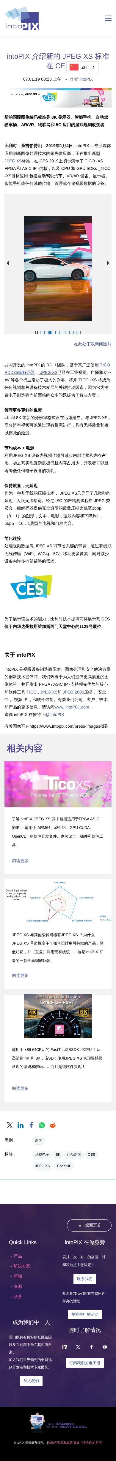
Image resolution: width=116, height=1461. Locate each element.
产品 (18, 1255)
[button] (8, 263)
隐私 (64, 1442)
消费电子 (42, 1154)
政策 (70, 1442)
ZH (84, 67)
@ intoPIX (54, 714)
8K (58, 1154)
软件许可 (96, 1442)
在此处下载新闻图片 (93, 344)
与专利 (84, 1442)
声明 (57, 1442)
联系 (18, 1296)
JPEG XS (13, 160)
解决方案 (22, 1266)
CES (91, 1154)
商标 (76, 1442)
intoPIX (86, 79)
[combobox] (82, 67)
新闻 (38, 1140)
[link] (9, 1125)
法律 (51, 1442)
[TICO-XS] (28, 175)
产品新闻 (74, 1154)
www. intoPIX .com (71, 707)
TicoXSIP (64, 1166)
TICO (31, 692)
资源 (18, 1286)
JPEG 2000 (73, 692)
